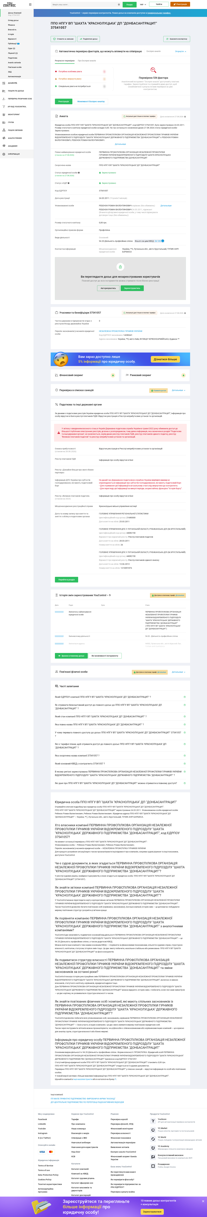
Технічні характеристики (50, 1184)
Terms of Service (45, 1166)
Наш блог (75, 1152)
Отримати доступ (160, 391)
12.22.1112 (59, 644)
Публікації (13, 43)
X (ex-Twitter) (44, 1138)
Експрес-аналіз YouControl (123, 1152)
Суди (11, 48)
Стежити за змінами (65, 39)
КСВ (73, 1156)
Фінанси (11, 25)
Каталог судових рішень (82, 1178)
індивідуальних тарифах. (159, 13)
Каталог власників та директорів (81, 1189)
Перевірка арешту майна (123, 1192)
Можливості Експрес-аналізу (91, 101)
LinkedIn (42, 1124)
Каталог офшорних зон (82, 1183)
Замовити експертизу (178, 39)
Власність (12, 30)
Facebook (42, 1119)
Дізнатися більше (165, 359)
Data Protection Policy (48, 1175)
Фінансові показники (121, 1138)
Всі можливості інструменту (105, 656)
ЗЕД (10, 72)
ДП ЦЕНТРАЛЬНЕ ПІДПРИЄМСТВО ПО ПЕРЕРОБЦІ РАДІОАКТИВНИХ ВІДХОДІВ (87, 1102)
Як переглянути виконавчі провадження (123, 1173)
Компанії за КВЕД (79, 1174)
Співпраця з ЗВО (79, 1138)
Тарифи (75, 1119)
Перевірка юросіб (119, 1119)
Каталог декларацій (81, 1195)
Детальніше (166, 205)
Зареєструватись (132, 288)
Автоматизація (14, 76)
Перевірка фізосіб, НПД (122, 1124)
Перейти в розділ (66, 580)
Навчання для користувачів (84, 1147)
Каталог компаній (80, 1169)
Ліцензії (12, 53)
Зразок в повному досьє (73, 656)
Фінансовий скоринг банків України (124, 1158)
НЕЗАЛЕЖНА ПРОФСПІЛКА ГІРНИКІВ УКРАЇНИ (120, 331)
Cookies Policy (44, 1179)
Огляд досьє (13, 20)
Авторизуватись (108, 288)
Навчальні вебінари (81, 1142)
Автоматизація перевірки (123, 1142)
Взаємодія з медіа (80, 1133)
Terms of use (44, 1170)
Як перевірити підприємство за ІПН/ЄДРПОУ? (126, 1185)
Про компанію (78, 1124)
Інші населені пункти (82, 1079)
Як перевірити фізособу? (122, 1179)
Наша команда (78, 1128)
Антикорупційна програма (45, 1190)
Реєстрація (181, 4)
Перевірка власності (121, 1133)
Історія (11, 34)
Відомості (12, 39)
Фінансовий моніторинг (122, 1128)
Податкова (12, 58)
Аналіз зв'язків (14, 62)
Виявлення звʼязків (120, 1147)
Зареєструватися (152, 1211)
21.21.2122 (59, 612)
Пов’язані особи (14, 67)
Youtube (42, 1128)
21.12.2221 (59, 636)
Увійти (159, 4)
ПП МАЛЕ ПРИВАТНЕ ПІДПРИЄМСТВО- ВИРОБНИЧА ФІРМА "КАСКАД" (83, 1099)
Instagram (42, 1133)
